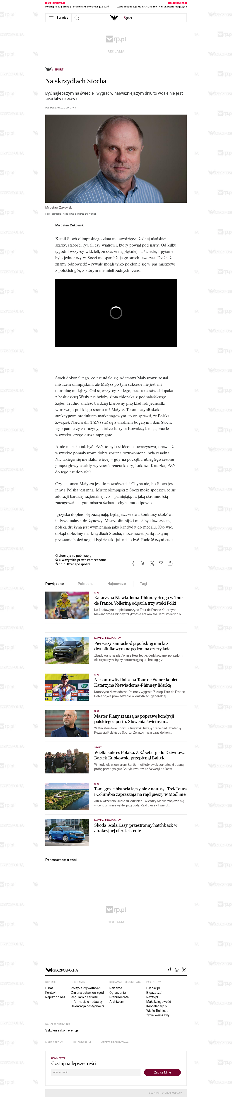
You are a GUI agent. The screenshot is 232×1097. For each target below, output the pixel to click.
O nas (49, 988)
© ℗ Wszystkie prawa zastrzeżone (80, 560)
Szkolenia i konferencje (62, 1030)
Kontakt (50, 992)
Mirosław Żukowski (70, 225)
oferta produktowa (115, 1042)
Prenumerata (119, 997)
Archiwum (116, 1001)
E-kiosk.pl (153, 988)
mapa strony (54, 1042)
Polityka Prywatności (86, 988)
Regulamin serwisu (84, 997)
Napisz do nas (55, 997)
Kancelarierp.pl (156, 1006)
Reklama (115, 988)
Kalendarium (82, 1042)
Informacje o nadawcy (87, 1001)
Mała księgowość (158, 1001)
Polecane (86, 584)
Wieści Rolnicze (157, 1010)
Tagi (143, 584)
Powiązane (54, 584)
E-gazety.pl (154, 992)
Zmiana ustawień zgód (87, 992)
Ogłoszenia (117, 992)
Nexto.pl (152, 997)
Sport (58, 69)
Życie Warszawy (157, 1015)
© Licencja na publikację (73, 555)
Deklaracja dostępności (87, 1006)
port (128, 18)
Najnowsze (116, 584)
